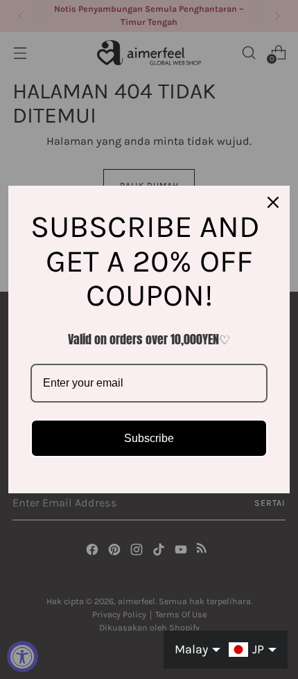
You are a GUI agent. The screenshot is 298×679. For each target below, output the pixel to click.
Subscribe (149, 438)
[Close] (273, 202)
